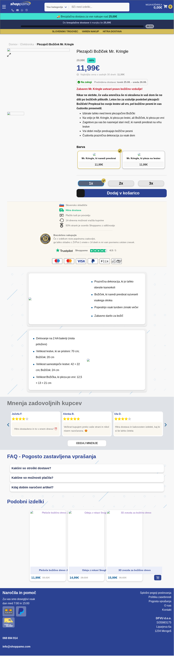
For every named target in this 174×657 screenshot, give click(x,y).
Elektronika (27, 44)
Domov (13, 44)
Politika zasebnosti (160, 597)
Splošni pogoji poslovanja (155, 592)
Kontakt (166, 609)
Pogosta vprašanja (160, 601)
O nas (167, 605)
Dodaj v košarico (123, 193)
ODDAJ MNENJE (87, 443)
